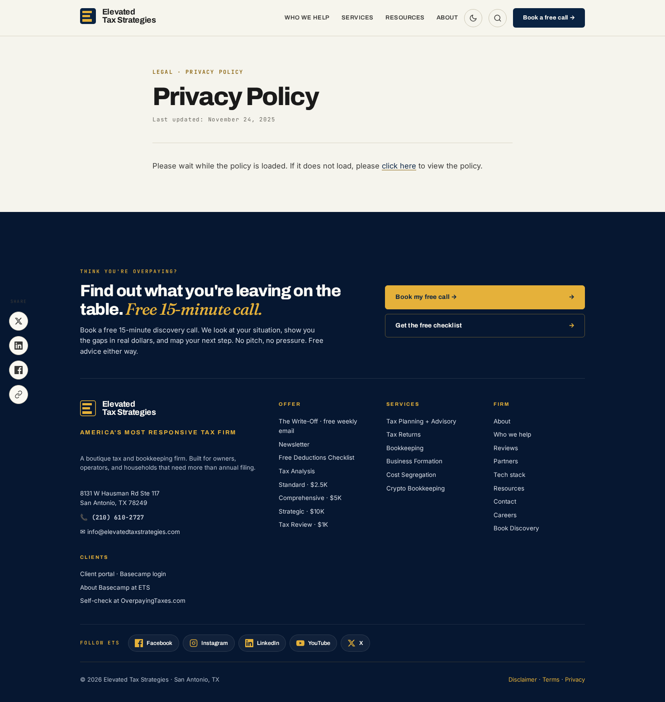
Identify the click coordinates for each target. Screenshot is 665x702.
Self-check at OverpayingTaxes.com (132, 600)
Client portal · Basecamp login (123, 573)
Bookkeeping (404, 448)
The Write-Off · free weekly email (318, 426)
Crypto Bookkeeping (415, 488)
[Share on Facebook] (18, 370)
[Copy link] (18, 394)
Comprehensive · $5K (310, 497)
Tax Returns (403, 434)
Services (358, 17)
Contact (505, 501)
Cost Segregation (411, 474)
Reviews (506, 448)
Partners (506, 461)
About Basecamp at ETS (115, 587)
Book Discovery (516, 528)
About (447, 17)
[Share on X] (18, 321)
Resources (405, 17)
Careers (505, 515)
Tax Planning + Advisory (421, 421)
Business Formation (414, 461)
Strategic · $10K (301, 511)
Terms (551, 679)
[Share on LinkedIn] (18, 345)
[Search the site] (498, 18)
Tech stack (509, 474)
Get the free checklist (428, 325)
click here (399, 165)
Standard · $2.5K (303, 484)
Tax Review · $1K (303, 524)
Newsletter (294, 444)
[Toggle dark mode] (473, 18)
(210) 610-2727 (112, 517)
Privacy (575, 679)
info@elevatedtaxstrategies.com (130, 531)
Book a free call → (549, 17)
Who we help (307, 17)
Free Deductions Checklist (316, 457)
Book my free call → (426, 296)
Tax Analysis (297, 471)
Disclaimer (522, 679)
